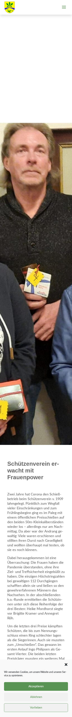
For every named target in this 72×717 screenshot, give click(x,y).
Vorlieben (36, 707)
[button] (66, 664)
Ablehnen (36, 697)
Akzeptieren (36, 686)
